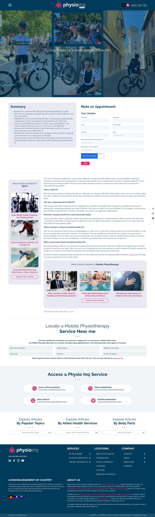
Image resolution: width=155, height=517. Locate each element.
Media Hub (129, 462)
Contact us (133, 255)
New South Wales (105, 454)
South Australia (104, 462)
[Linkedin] (9, 460)
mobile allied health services (110, 484)
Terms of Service (102, 515)
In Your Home (75, 454)
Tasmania (100, 466)
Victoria (100, 470)
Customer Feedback (125, 515)
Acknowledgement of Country (139, 515)
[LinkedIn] (153, 213)
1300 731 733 (118, 358)
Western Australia (105, 474)
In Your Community (78, 458)
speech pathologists (119, 488)
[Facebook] (153, 209)
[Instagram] (18, 460)
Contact (128, 454)
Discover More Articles (95, 300)
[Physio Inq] (23, 450)
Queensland (102, 458)
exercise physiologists (102, 488)
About (127, 458)
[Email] (153, 218)
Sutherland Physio (53, 246)
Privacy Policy (93, 515)
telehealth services (104, 498)
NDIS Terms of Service (113, 515)
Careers (128, 466)
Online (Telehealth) (78, 462)
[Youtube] (22, 460)
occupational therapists (86, 488)
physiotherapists (72, 488)
